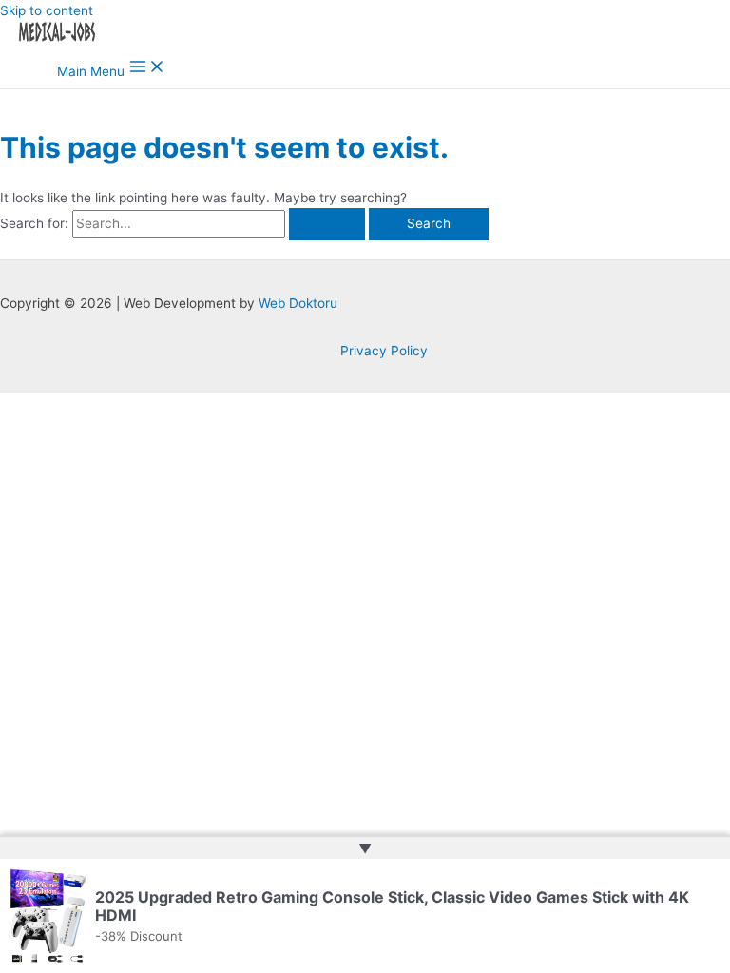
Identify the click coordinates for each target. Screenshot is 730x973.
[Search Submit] (327, 224)
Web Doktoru (298, 303)
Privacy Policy (384, 350)
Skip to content (46, 10)
